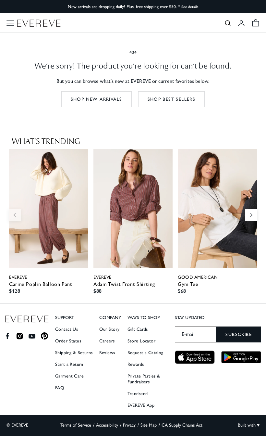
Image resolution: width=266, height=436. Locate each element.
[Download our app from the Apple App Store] (195, 357)
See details (190, 7)
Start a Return (69, 364)
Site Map (148, 425)
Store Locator (141, 341)
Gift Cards (137, 329)
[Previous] (15, 215)
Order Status (68, 341)
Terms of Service (75, 425)
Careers (107, 341)
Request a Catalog (145, 352)
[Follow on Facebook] (7, 336)
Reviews (107, 352)
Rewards (135, 364)
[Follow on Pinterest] (44, 336)
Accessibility (107, 425)
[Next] (251, 215)
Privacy (129, 425)
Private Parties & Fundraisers (143, 379)
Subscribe (238, 334)
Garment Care (69, 376)
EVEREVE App (141, 405)
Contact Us (66, 329)
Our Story (109, 329)
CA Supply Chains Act (182, 425)
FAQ (59, 388)
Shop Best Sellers (172, 99)
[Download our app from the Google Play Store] (241, 357)
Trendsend (137, 393)
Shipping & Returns (74, 352)
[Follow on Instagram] (19, 336)
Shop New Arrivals (96, 99)
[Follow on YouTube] (32, 336)
